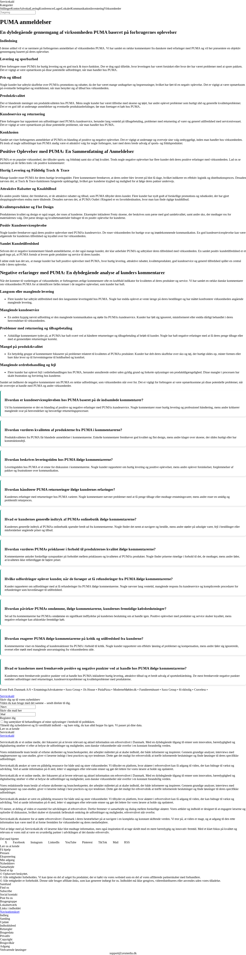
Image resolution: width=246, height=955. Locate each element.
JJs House (89, 689)
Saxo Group (73, 689)
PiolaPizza (104, 689)
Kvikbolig (185, 689)
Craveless (200, 689)
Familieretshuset (149, 689)
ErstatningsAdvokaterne (48, 689)
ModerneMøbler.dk (125, 689)
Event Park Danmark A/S (15, 689)
